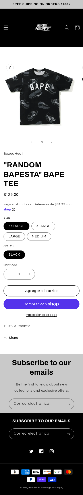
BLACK (14, 254)
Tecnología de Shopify (51, 488)
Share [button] (13, 337)
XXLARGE (16, 226)
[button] (6, 28)
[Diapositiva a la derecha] (51, 142)
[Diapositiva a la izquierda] (31, 142)
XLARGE (43, 226)
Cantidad (10, 265)
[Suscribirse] (69, 404)
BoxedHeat (34, 488)
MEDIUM (39, 236)
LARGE (14, 236)
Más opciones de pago (41, 315)
